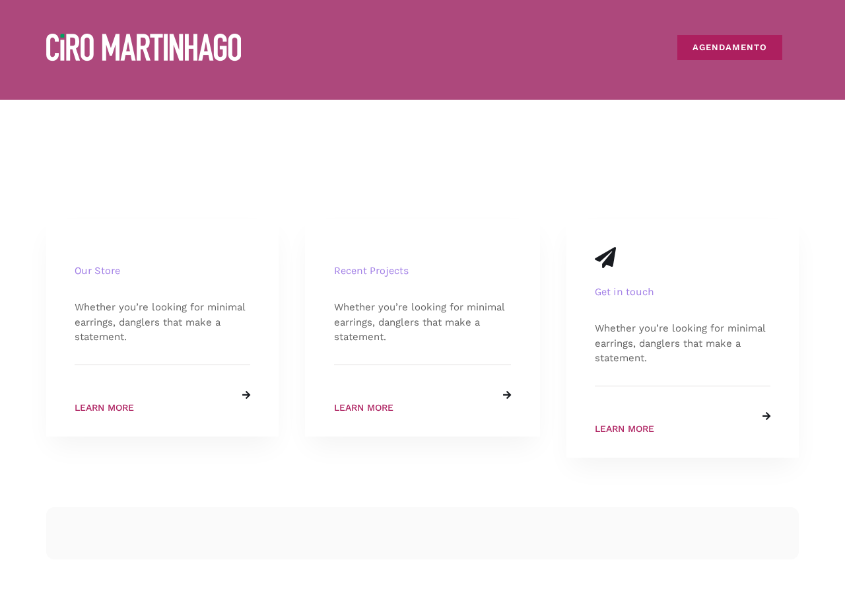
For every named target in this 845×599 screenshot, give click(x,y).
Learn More (104, 407)
